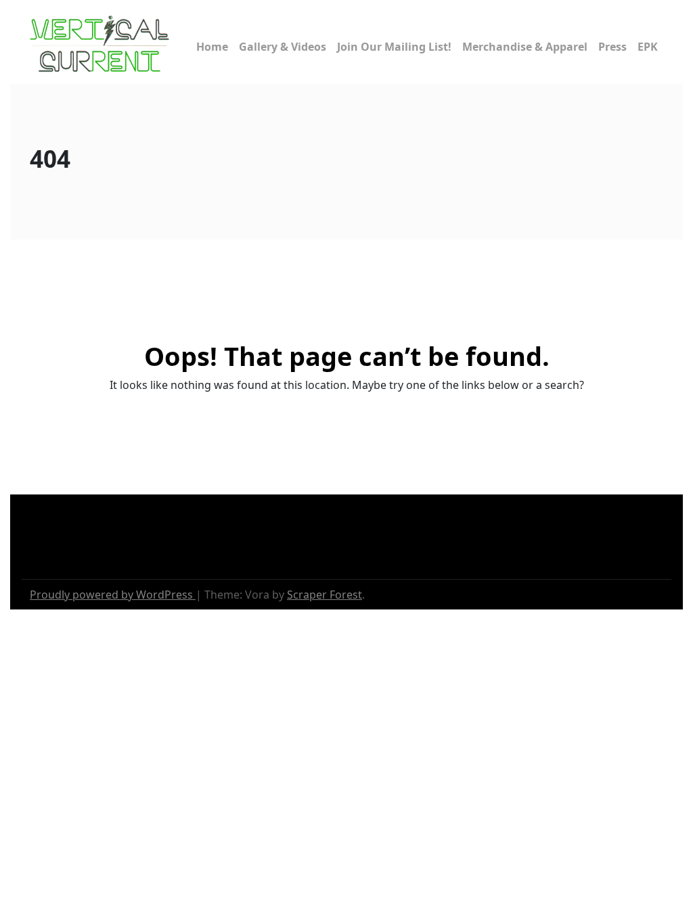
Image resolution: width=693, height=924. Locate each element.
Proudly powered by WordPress (113, 594)
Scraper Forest (324, 594)
